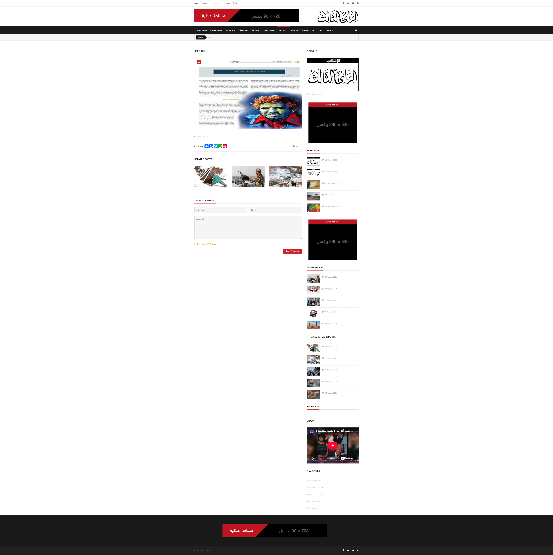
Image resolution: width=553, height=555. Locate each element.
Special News (216, 30)
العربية (235, 3)
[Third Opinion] (338, 16)
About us (205, 3)
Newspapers (269, 30)
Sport (320, 30)
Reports (282, 30)
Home (196, 3)
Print (298, 146)
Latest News (201, 30)
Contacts (226, 3)
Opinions (255, 30)
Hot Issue (229, 30)
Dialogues (243, 30)
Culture (294, 30)
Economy (305, 30)
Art (313, 30)
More (328, 30)
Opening (216, 3)
